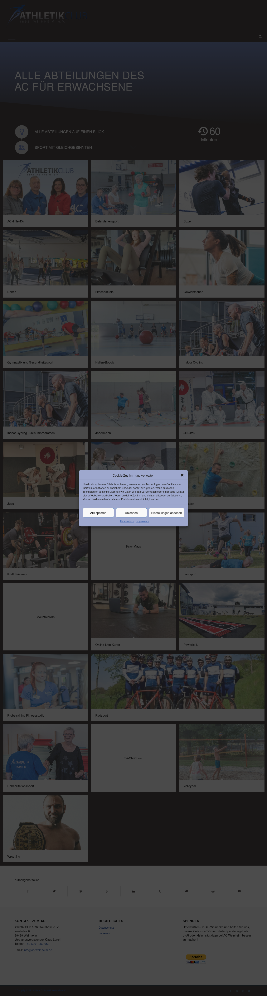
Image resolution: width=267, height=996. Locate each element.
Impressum (142, 521)
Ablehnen (131, 512)
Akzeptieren (98, 512)
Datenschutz (127, 521)
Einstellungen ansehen (166, 512)
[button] (182, 475)
